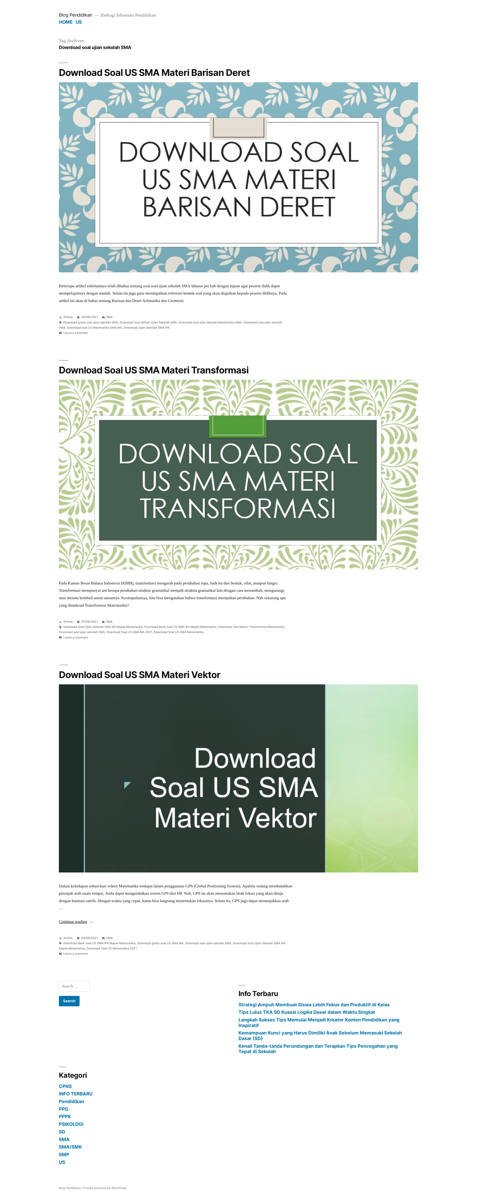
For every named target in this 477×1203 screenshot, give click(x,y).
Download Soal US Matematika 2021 (111, 948)
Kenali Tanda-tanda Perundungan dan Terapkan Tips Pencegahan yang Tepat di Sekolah (318, 1048)
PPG (63, 1109)
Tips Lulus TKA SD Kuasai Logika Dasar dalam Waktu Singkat (306, 1012)
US (79, 22)
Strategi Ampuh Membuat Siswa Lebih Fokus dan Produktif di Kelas (314, 1004)
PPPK (65, 1116)
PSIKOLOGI (71, 1124)
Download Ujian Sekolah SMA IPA (147, 327)
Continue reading (76, 921)
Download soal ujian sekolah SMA (82, 632)
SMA (109, 317)
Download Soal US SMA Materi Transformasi (154, 370)
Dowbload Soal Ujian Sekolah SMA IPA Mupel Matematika (103, 627)
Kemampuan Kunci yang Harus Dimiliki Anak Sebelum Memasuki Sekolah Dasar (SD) (320, 1035)
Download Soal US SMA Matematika (179, 632)
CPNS (65, 1086)
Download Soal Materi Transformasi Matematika (251, 627)
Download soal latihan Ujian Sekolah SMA (148, 322)
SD (62, 1132)
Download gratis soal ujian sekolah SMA (90, 322)
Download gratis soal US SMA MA (160, 943)
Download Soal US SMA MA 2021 (129, 632)
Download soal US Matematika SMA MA (94, 327)
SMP (64, 1154)
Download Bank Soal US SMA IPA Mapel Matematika (180, 627)
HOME (65, 22)
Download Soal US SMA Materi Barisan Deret (154, 72)
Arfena (68, 317)
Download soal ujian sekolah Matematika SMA (210, 322)
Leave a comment (75, 333)
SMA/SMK (70, 1147)
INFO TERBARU (76, 1094)
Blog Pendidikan (75, 15)
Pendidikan (71, 1101)
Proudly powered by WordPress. (105, 1188)
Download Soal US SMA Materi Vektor (139, 674)
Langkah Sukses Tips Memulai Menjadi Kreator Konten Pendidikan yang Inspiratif (318, 1022)
